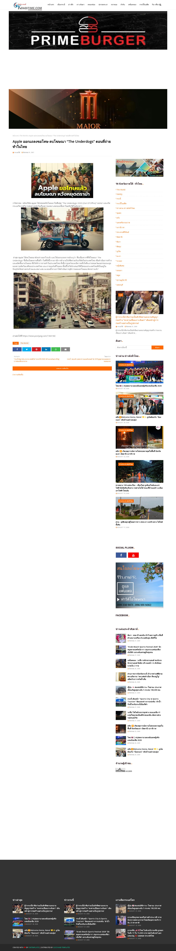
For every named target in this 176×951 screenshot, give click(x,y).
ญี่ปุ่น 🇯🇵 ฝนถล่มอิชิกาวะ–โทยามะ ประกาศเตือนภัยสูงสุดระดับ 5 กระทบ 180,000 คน (144, 688)
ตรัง (118, 218)
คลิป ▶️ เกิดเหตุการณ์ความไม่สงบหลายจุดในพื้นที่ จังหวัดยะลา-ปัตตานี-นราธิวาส (138, 452)
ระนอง (119, 261)
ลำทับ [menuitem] (123, 5)
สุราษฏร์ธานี (122, 280)
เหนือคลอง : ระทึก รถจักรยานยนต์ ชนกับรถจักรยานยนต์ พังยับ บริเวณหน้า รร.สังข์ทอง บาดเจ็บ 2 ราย (145, 663)
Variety (119, 194)
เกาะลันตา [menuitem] (80, 5)
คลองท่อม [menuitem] (91, 5)
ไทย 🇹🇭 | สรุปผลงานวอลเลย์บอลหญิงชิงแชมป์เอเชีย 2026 (139, 386)
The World (23, 136)
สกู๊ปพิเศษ (120, 265)
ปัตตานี (119, 237)
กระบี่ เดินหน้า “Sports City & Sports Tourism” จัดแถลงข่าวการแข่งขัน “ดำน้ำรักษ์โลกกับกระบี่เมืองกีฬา (144, 701)
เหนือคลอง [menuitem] (132, 5)
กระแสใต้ (17, 152)
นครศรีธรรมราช (123, 222)
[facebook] (121, 555)
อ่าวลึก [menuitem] (70, 5)
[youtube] (133, 555)
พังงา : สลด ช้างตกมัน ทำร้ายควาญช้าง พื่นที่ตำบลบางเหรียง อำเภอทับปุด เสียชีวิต (145, 636)
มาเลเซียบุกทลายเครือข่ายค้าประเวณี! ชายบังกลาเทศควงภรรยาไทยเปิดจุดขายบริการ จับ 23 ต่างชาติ (144, 920)
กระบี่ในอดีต (121, 203)
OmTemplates (34, 947)
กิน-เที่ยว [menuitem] (155, 5)
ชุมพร (119, 213)
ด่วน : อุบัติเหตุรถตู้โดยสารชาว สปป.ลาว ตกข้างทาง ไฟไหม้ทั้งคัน (139, 523)
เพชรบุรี (120, 285)
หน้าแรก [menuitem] (51, 5)
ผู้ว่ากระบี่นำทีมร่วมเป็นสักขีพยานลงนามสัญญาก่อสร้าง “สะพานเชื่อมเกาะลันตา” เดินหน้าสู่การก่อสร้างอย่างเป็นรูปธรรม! (137, 320)
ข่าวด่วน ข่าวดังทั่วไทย (126, 208)
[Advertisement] (88, 70)
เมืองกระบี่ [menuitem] (61, 5)
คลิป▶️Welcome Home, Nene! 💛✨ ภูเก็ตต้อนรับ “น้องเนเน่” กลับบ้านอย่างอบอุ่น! (138, 418)
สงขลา (119, 270)
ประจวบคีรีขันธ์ (123, 232)
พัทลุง (119, 246)
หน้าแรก (15, 136)
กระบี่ (119, 198)
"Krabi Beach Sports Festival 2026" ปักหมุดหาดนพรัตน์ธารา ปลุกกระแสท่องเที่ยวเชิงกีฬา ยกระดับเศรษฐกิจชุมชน (144, 649)
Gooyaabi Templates (61, 947)
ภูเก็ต (119, 251)
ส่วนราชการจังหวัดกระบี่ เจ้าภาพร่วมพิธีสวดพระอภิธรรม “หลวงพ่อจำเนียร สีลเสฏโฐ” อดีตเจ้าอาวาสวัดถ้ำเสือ (145, 676)
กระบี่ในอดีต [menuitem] (144, 5)
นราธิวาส (120, 227)
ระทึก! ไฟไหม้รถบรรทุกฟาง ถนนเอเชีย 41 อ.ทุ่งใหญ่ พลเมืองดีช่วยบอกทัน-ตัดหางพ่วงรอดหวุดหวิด (144, 715)
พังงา (119, 241)
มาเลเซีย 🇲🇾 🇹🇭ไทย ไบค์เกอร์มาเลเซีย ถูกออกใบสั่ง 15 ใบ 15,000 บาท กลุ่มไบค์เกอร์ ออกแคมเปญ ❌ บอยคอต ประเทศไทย (145, 933)
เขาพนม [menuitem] (114, 5)
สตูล (118, 275)
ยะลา (119, 256)
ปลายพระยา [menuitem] (103, 5)
